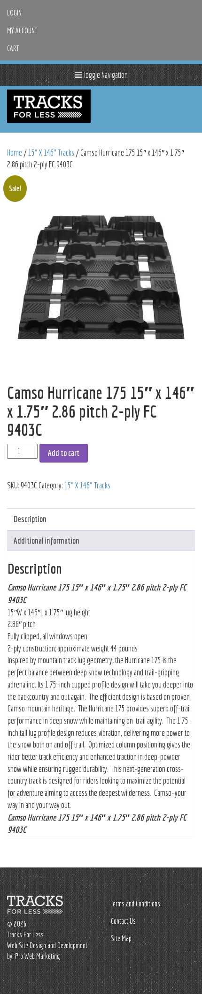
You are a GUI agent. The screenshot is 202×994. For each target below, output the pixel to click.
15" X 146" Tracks (51, 152)
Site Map (121, 938)
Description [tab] (30, 519)
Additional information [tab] (46, 541)
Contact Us (123, 921)
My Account (22, 30)
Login (14, 12)
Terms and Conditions (135, 903)
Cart (13, 48)
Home (14, 152)
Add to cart (63, 453)
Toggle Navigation (105, 75)
